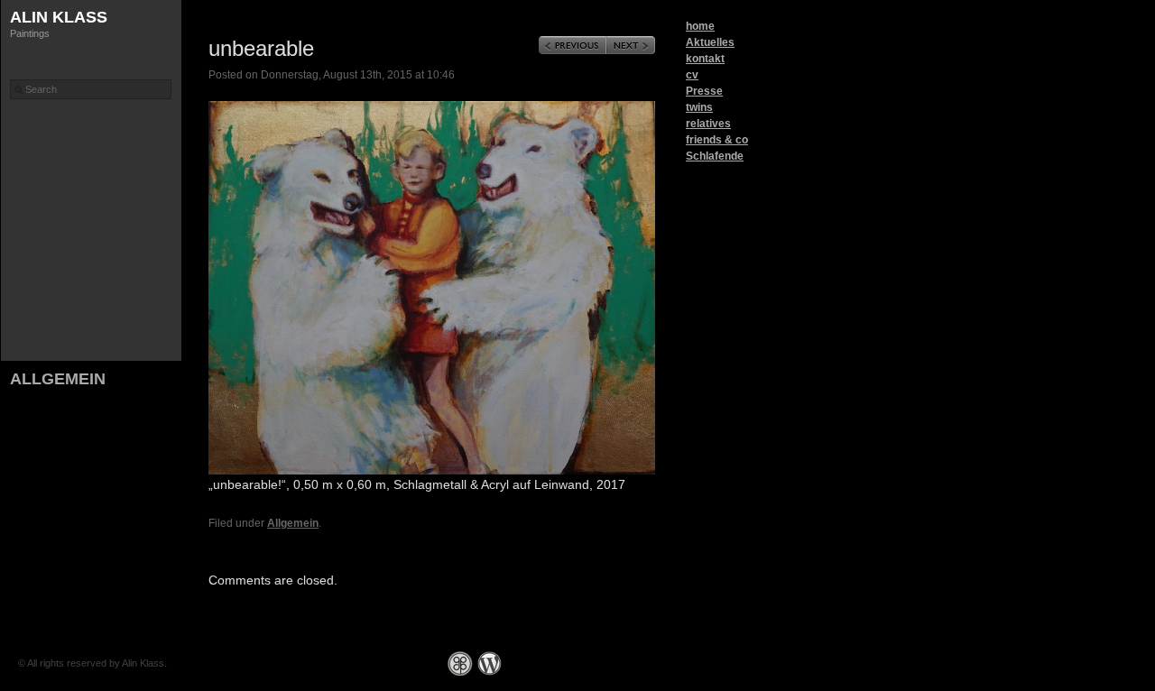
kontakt (705, 58)
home (700, 26)
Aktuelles (710, 42)
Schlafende (715, 156)
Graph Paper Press (460, 663)
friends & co (717, 140)
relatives (708, 123)
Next (630, 45)
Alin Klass (58, 17)
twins (699, 107)
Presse (704, 91)
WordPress (489, 663)
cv (692, 75)
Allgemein (58, 379)
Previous (572, 45)
